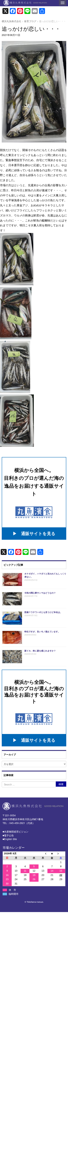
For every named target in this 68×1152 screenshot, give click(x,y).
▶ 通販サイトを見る (34, 533)
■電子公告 (8, 835)
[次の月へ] (60, 854)
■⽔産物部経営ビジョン (15, 831)
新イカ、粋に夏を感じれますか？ (40, 650)
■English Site (10, 839)
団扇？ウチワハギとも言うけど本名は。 (43, 612)
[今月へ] (51, 854)
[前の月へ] (43, 854)
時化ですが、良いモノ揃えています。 (42, 631)
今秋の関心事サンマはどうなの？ (40, 592)
